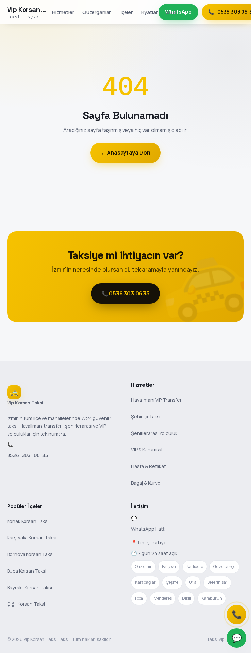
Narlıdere (194, 566)
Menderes (163, 598)
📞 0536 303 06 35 (125, 293)
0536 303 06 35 (27, 455)
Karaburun (211, 598)
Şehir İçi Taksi (145, 416)
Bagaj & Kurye (145, 483)
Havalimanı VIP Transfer (156, 400)
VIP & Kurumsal (146, 449)
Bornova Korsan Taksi (30, 554)
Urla (193, 582)
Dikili (186, 598)
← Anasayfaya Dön (125, 152)
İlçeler (126, 12)
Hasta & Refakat (148, 466)
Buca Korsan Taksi (26, 571)
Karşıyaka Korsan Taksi (31, 537)
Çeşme (172, 582)
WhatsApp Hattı (148, 529)
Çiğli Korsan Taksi (26, 604)
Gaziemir (143, 566)
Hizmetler (63, 12)
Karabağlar (145, 582)
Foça (139, 598)
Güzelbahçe (224, 566)
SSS (171, 12)
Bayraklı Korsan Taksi (29, 587)
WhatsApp (178, 11)
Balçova (169, 566)
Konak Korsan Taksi (28, 521)
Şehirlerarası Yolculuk (154, 433)
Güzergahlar (96, 12)
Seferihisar (217, 582)
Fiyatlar (149, 12)
